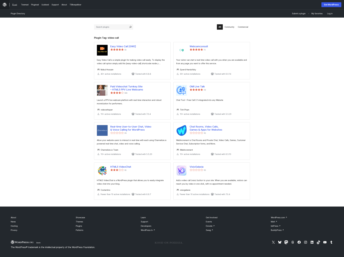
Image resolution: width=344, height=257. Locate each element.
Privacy (14, 230)
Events (209, 221)
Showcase (80, 217)
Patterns (79, 230)
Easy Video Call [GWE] (123, 46)
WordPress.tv (148, 230)
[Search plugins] (130, 27)
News (13, 221)
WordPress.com (279, 217)
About (13, 217)
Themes (79, 221)
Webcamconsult (199, 46)
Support (144, 221)
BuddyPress (277, 230)
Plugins (79, 226)
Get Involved (211, 217)
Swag (209, 230)
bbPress (276, 226)
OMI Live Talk (197, 86)
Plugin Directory (18, 13)
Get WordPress (331, 4)
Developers (146, 226)
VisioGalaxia (196, 166)
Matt (274, 221)
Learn (143, 217)
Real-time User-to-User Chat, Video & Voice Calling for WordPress (130, 128)
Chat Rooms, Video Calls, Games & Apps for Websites (206, 128)
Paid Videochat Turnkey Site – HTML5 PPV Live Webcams (126, 88)
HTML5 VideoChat (120, 166)
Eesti (38, 243)
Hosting (14, 226)
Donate (210, 226)
